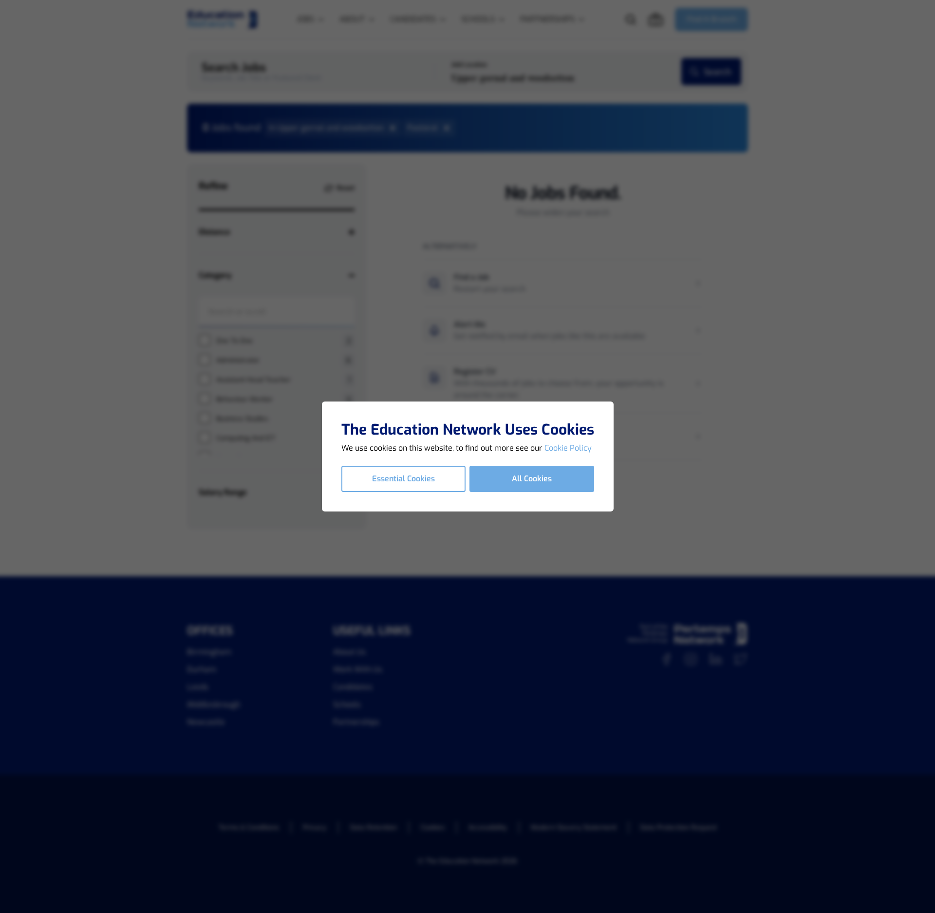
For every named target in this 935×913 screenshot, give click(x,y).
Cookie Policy (568, 448)
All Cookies (532, 479)
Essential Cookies (403, 479)
